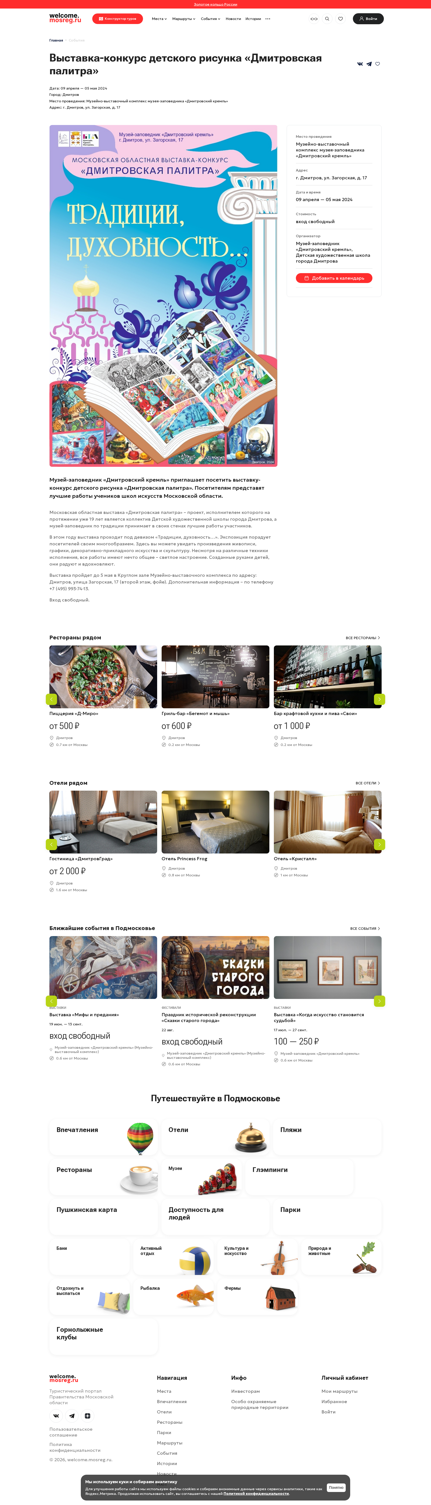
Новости (233, 18)
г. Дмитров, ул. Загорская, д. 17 (91, 107)
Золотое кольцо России (215, 4)
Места (157, 18)
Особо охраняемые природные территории (259, 1404)
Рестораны (74, 1170)
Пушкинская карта (87, 1209)
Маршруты (182, 18)
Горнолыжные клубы (80, 1333)
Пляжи (291, 1130)
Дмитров (70, 94)
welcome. (63, 1378)
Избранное (334, 1401)
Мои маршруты (339, 1391)
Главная (56, 40)
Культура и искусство (236, 1251)
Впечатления (77, 1130)
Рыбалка (150, 1288)
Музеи (175, 1168)
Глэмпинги (270, 1170)
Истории (253, 18)
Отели (178, 1130)
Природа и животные (319, 1251)
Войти (328, 1412)
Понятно (336, 1488)
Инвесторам (245, 1391)
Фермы (232, 1288)
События (209, 18)
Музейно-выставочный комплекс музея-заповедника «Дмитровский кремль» (330, 150)
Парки (290, 1209)
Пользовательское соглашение (70, 1432)
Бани (62, 1248)
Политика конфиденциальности (75, 1447)
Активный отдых (151, 1251)
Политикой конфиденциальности (256, 1493)
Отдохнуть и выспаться (70, 1291)
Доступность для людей (196, 1213)
